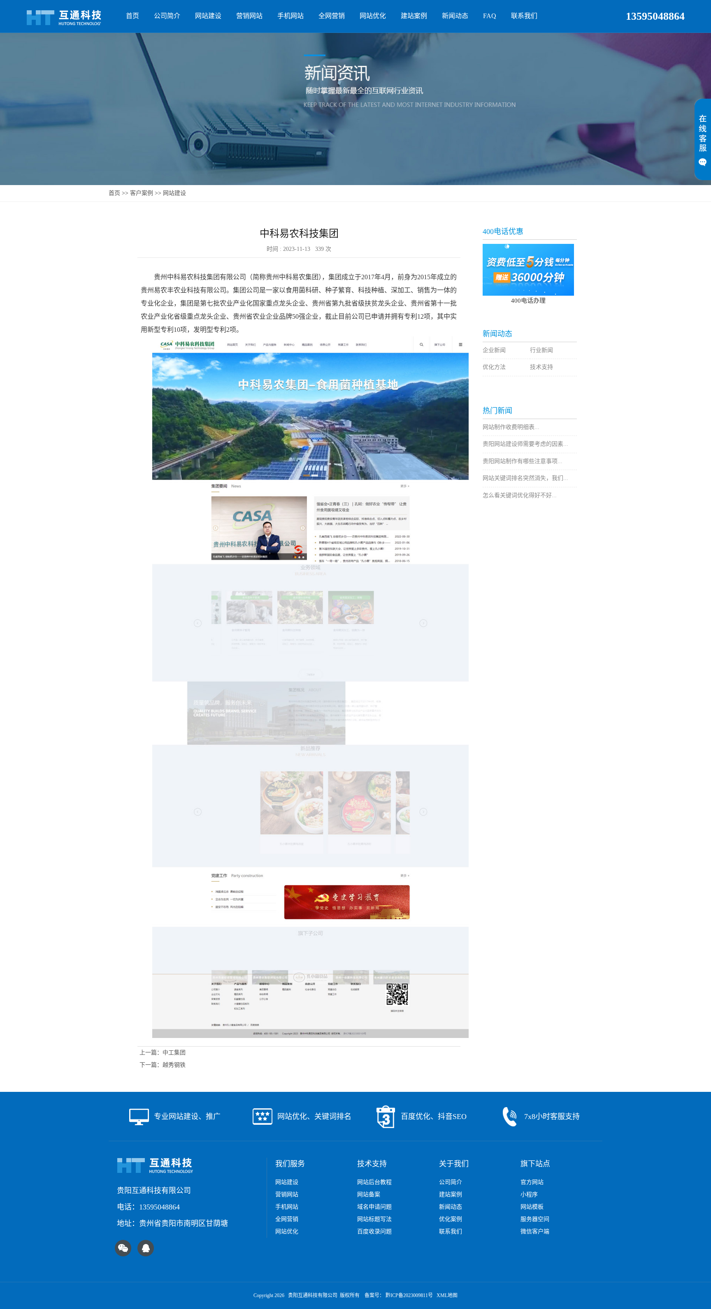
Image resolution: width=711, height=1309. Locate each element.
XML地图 (447, 1295)
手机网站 (290, 15)
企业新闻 (494, 350)
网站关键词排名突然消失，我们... (525, 478)
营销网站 (249, 15)
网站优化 (373, 15)
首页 (132, 15)
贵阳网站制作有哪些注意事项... (522, 461)
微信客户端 (534, 1231)
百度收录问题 (374, 1231)
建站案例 (414, 15)
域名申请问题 (374, 1207)
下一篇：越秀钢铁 (162, 1065)
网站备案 (368, 1194)
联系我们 (524, 15)
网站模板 (532, 1207)
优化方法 (494, 367)
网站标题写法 (374, 1219)
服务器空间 (534, 1219)
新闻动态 (455, 15)
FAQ (489, 15)
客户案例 (141, 193)
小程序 (529, 1194)
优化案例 (450, 1219)
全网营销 (331, 15)
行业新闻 (541, 350)
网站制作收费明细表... (511, 427)
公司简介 (167, 15)
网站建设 (208, 15)
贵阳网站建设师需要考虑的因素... (525, 444)
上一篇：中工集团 (162, 1053)
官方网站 (532, 1182)
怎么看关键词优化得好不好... (520, 495)
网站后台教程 (374, 1182)
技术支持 (541, 367)
